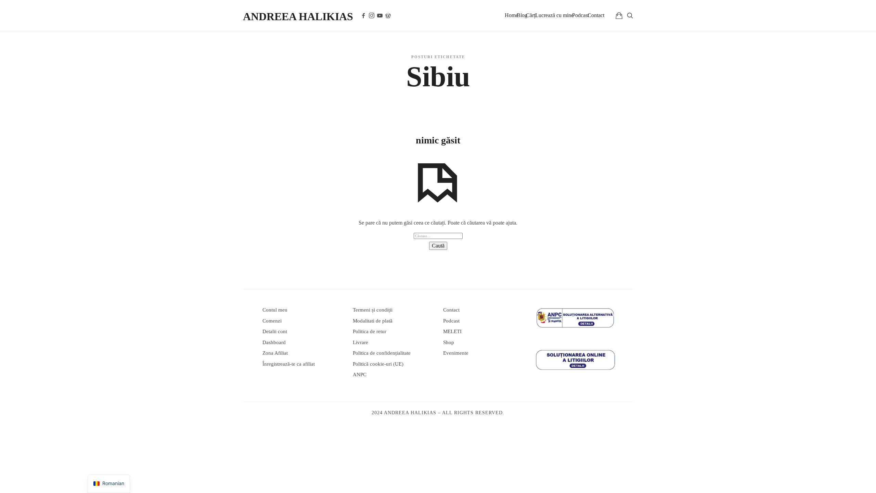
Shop (448, 342)
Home (511, 15)
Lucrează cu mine (554, 15)
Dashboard (274, 342)
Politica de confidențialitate (382, 353)
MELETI (452, 331)
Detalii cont (274, 331)
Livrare (360, 342)
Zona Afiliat (275, 353)
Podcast (580, 15)
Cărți (531, 15)
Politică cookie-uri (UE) (378, 364)
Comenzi (272, 321)
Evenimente (455, 353)
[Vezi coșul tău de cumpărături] (619, 15)
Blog (522, 15)
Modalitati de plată (372, 321)
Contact (596, 15)
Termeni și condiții (372, 310)
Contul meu (274, 310)
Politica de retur (369, 331)
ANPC (359, 374)
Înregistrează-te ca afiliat (288, 364)
